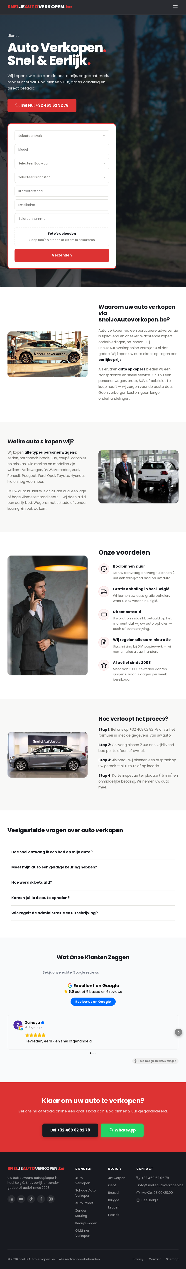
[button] (7, 1032)
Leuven (114, 1207)
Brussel (113, 1192)
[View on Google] (17, 1025)
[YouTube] (21, 1199)
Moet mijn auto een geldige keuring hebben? (54, 867)
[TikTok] (31, 1199)
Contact (155, 1259)
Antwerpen (116, 1178)
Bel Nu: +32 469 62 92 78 (45, 105)
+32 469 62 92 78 (144, 729)
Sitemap (172, 1259)
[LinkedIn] (11, 1199)
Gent (112, 1185)
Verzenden (62, 255)
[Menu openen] (175, 7)
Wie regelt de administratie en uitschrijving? (54, 913)
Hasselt (114, 1215)
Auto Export (84, 1203)
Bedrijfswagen (86, 1223)
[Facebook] (41, 1199)
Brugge (113, 1200)
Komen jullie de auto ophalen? (40, 897)
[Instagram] (51, 1199)
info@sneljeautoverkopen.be (161, 1185)
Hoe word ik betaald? (31, 882)
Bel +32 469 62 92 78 (70, 1130)
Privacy (138, 1259)
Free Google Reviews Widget (157, 1061)
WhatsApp (125, 1130)
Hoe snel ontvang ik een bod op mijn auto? (52, 852)
